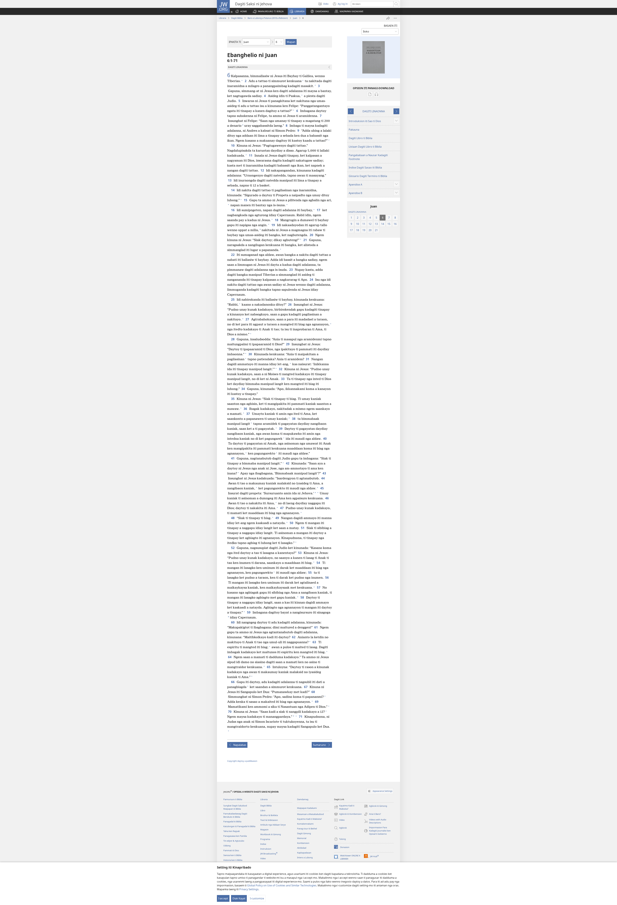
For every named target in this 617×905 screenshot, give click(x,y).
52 (233, 547)
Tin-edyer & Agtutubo (233, 840)
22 (233, 254)
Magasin (264, 829)
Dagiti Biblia (236, 18)
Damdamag (302, 799)
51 (303, 527)
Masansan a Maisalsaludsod (310, 814)
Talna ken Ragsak (231, 831)
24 (312, 279)
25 (233, 299)
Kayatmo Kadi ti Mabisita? (309, 818)
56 (327, 577)
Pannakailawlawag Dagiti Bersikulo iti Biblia (235, 815)
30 (250, 354)
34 (243, 388)
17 (319, 210)
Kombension (303, 843)
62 (294, 637)
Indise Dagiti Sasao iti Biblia (365, 167)
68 (313, 691)
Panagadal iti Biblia (232, 821)
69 (317, 701)
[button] (268, 11)
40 (325, 438)
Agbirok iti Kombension (348, 814)
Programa (265, 839)
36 (246, 408)
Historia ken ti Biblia (232, 860)
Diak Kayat (238, 898)
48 (233, 517)
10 (233, 145)
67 (306, 686)
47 (282, 507)
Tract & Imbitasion (269, 820)
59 (249, 612)
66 (233, 681)
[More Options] (395, 18)
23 (291, 269)
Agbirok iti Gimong (375, 806)
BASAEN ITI (390, 25)
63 (315, 642)
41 (233, 458)
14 (233, 190)
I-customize (257, 898)
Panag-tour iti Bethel (307, 828)
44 (323, 478)
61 (316, 627)
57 (319, 587)
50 (292, 522)
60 (233, 622)
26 (290, 304)
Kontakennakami (305, 823)
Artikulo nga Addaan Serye (273, 824)
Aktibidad (301, 847)
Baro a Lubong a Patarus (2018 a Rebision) (268, 18)
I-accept (223, 898)
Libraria (222, 18)
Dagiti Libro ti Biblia (360, 138)
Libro (262, 810)
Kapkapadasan (304, 852)
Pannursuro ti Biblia (232, 799)
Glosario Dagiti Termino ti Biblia (368, 176)
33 (283, 378)
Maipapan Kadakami (307, 808)
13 (230, 180)
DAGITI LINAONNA (373, 111)
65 (269, 666)
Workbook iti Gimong (270, 834)
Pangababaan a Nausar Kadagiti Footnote (368, 157)
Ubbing (227, 845)
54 (319, 562)
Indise (263, 844)
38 (294, 418)
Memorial (301, 838)
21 (305, 239)
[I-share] (388, 18)
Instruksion (265, 848)
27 (248, 319)
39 (281, 428)
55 (310, 572)
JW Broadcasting (268, 853)
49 (277, 517)
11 (251, 155)
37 (248, 413)
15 (246, 200)
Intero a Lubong (305, 857)
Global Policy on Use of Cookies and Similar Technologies (281, 885)
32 (281, 369)
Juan (295, 18)
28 (233, 339)
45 (322, 488)
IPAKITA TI (235, 42)
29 (288, 344)
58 (302, 597)
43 (324, 473)
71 (301, 716)
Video (263, 858)
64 (230, 656)
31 (308, 359)
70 (230, 711)
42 (288, 463)
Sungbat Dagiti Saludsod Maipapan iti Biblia (235, 807)
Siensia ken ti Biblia (232, 855)
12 (262, 170)
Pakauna (354, 129)
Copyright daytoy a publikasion (242, 760)
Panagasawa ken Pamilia (235, 835)
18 (277, 219)
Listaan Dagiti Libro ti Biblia (365, 146)
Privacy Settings (249, 889)
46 (327, 498)
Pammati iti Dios (231, 850)
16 (233, 210)
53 (300, 552)
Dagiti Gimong (304, 833)
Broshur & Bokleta (269, 815)
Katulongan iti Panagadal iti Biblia (239, 826)
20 (312, 234)
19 (273, 224)
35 (233, 398)
